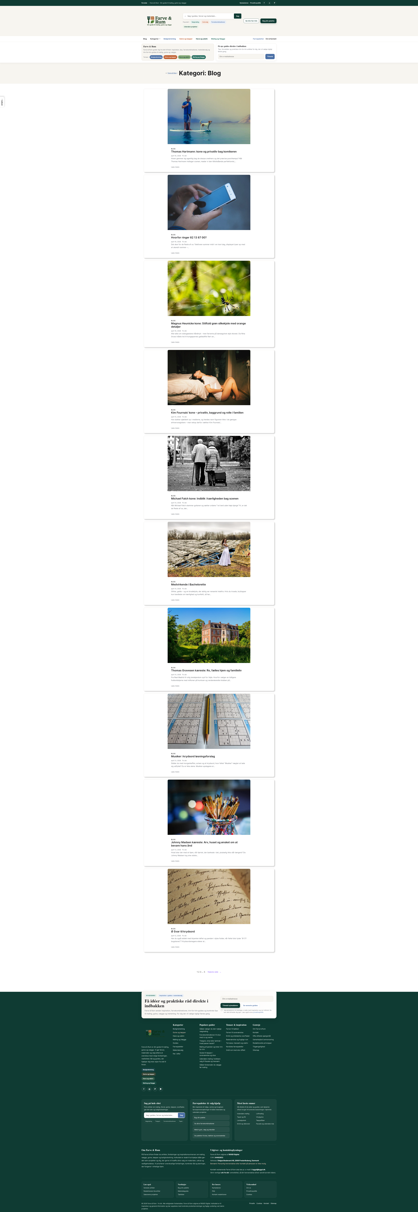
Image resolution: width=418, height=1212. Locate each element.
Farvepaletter (258, 39)
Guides (175, 1043)
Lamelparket (241, 1120)
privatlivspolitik (258, 1012)
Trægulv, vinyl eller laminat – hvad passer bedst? (211, 1042)
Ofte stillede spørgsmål (262, 1036)
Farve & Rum (172, 73)
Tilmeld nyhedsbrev (230, 1005)
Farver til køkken (232, 1029)
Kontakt (256, 1032)
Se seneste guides (250, 1005)
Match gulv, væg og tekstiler (204, 1130)
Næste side (214, 972)
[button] (2, 102)
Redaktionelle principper (262, 1043)
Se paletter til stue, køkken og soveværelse (209, 1136)
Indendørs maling (243, 1114)
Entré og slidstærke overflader (238, 1036)
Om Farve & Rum (259, 1029)
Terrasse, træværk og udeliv (237, 1043)
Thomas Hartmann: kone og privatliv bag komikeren (204, 151)
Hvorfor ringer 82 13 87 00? (189, 237)
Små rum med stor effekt (235, 1050)
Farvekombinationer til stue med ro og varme (210, 1036)
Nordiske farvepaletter (234, 1047)
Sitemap (256, 1050)
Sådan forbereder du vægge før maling (210, 1066)
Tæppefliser (260, 1120)
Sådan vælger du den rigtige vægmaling (210, 1030)
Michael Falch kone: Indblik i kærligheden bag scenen (204, 498)
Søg (237, 16)
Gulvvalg (205, 22)
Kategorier (155, 39)
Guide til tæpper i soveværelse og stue (208, 1054)
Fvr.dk (184, 156)
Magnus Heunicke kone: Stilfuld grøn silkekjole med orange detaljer (208, 325)
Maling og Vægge (218, 39)
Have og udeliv (202, 39)
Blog (145, 39)
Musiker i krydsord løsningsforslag (193, 756)
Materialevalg (178, 1050)
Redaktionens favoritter (152, 1191)
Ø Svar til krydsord (183, 931)
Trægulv (157, 1121)
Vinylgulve (259, 1117)
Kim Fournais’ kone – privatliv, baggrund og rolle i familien (207, 412)
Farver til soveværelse (234, 1032)
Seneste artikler (149, 1188)
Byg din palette (268, 21)
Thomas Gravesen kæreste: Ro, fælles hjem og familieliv (206, 670)
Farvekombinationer (218, 22)
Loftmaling (260, 1114)
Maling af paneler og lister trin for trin (211, 1048)
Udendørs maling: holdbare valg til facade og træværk (210, 1060)
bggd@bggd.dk (258, 1170)
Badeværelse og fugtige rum (237, 1039)
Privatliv (252, 1203)
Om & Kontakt (271, 39)
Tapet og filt (241, 1117)
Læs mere (175, 167)
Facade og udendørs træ (265, 1124)
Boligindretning (170, 39)
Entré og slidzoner (243, 1124)
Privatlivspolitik (255, 3)
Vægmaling (195, 22)
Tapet (180, 1121)
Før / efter (176, 1054)
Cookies (249, 1194)
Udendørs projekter (190, 27)
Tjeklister (181, 1194)
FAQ (213, 1191)
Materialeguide (183, 1191)
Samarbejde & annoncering (263, 1039)
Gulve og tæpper (185, 39)
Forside (144, 3)
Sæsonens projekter (151, 1194)
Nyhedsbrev (244, 3)
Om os (248, 1188)
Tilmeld (270, 56)
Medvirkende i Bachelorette (188, 584)
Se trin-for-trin (251, 21)
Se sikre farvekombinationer (204, 1123)
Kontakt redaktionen (219, 1194)
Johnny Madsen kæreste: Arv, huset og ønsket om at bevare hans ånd (204, 844)
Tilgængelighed (259, 1047)
